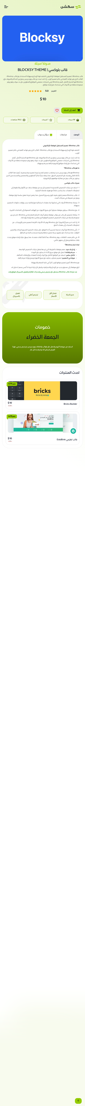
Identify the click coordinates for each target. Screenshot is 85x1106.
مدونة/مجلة (42, 64)
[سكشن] (71, 6)
